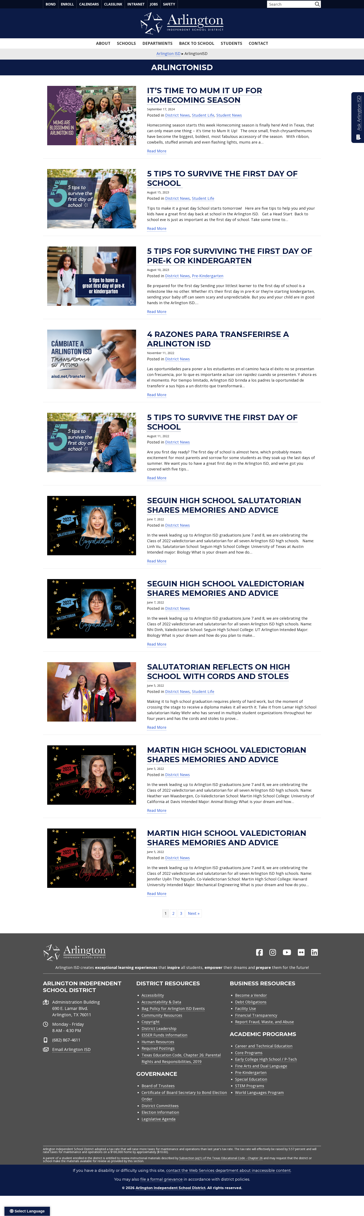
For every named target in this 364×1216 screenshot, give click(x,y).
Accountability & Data (161, 1001)
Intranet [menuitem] (136, 4)
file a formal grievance (161, 1179)
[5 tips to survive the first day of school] (91, 198)
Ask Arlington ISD (359, 113)
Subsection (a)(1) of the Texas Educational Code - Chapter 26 (221, 1158)
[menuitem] (259, 953)
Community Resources (162, 1015)
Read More (156, 150)
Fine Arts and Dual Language (261, 1065)
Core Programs (248, 1052)
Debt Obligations (250, 1001)
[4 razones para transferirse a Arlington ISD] (91, 358)
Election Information (160, 1112)
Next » (193, 913)
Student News (229, 115)
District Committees (160, 1105)
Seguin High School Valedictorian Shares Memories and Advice (225, 588)
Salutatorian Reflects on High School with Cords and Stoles (218, 671)
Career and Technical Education (263, 1045)
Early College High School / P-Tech (266, 1059)
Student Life (203, 115)
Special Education (251, 1079)
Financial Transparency (256, 1015)
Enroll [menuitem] (67, 4)
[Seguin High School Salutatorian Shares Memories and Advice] (91, 525)
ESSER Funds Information (164, 1035)
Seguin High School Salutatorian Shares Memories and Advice (224, 505)
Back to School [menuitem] (196, 43)
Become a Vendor (251, 995)
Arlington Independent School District (170, 1188)
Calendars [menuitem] (89, 4)
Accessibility (153, 995)
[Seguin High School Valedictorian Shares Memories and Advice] (91, 608)
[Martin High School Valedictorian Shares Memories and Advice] (91, 774)
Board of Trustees (158, 1085)
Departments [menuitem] (157, 43)
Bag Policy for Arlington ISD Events (173, 1008)
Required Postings (158, 1048)
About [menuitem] (103, 43)
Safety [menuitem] (169, 4)
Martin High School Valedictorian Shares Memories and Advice (226, 754)
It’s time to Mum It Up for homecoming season (204, 95)
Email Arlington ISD (71, 1049)
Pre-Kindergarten (207, 275)
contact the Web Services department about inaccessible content (228, 1170)
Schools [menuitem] (126, 43)
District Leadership (159, 1028)
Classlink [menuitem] (113, 4)
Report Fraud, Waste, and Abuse (264, 1021)
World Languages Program (259, 1092)
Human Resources (158, 1041)
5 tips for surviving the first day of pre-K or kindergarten (229, 255)
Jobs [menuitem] (154, 4)
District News (177, 115)
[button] (317, 4)
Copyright (151, 1021)
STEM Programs (249, 1085)
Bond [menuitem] (51, 4)
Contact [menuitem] (258, 43)
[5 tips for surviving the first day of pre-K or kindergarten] (91, 275)
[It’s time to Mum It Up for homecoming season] (91, 115)
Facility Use (245, 1008)
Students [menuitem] (231, 43)
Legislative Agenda (158, 1118)
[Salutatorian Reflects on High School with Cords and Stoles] (91, 691)
